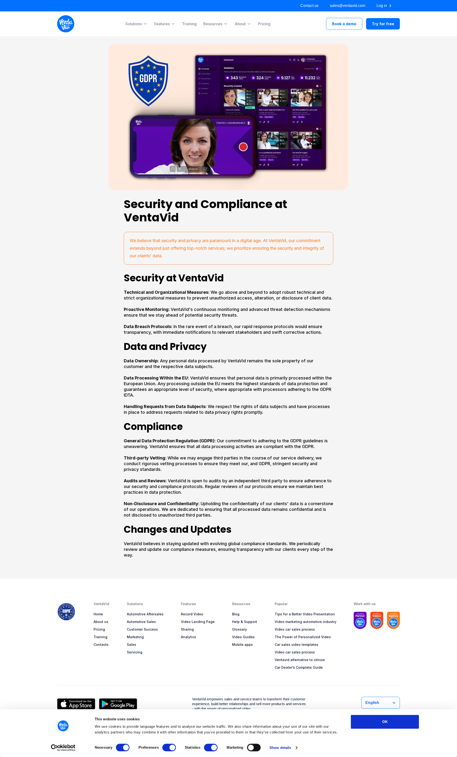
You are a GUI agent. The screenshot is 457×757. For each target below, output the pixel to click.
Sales (131, 644)
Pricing (264, 23)
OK (385, 722)
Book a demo (344, 23)
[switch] (169, 747)
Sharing (187, 629)
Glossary (239, 629)
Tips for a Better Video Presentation (305, 614)
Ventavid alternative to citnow (300, 660)
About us (101, 622)
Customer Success (142, 629)
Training (189, 23)
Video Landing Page (198, 622)
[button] (136, 24)
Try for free (383, 23)
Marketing (135, 637)
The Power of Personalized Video (303, 637)
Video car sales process (295, 629)
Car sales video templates (296, 644)
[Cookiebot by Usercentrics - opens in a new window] (63, 747)
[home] (65, 23)
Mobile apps (242, 644)
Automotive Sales (141, 622)
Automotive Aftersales (145, 614)
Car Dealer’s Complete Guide (299, 667)
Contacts (101, 644)
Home (98, 614)
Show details (280, 748)
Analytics (188, 637)
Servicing (134, 652)
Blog (235, 614)
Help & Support (244, 622)
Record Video (192, 614)
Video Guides (243, 637)
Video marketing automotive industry (305, 622)
